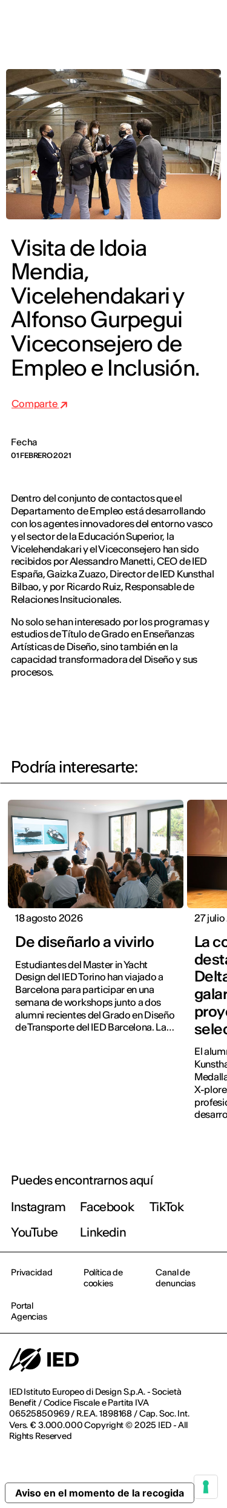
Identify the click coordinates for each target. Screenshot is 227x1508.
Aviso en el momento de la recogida (99, 1493)
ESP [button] (113, 25)
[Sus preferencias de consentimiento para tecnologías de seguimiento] (205, 1486)
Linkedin (103, 1232)
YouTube (34, 1232)
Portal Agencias (29, 1311)
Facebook (107, 1206)
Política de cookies (103, 1278)
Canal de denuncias (176, 1278)
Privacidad (32, 1272)
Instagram (38, 1206)
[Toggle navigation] (208, 25)
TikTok (167, 1206)
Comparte (35, 403)
